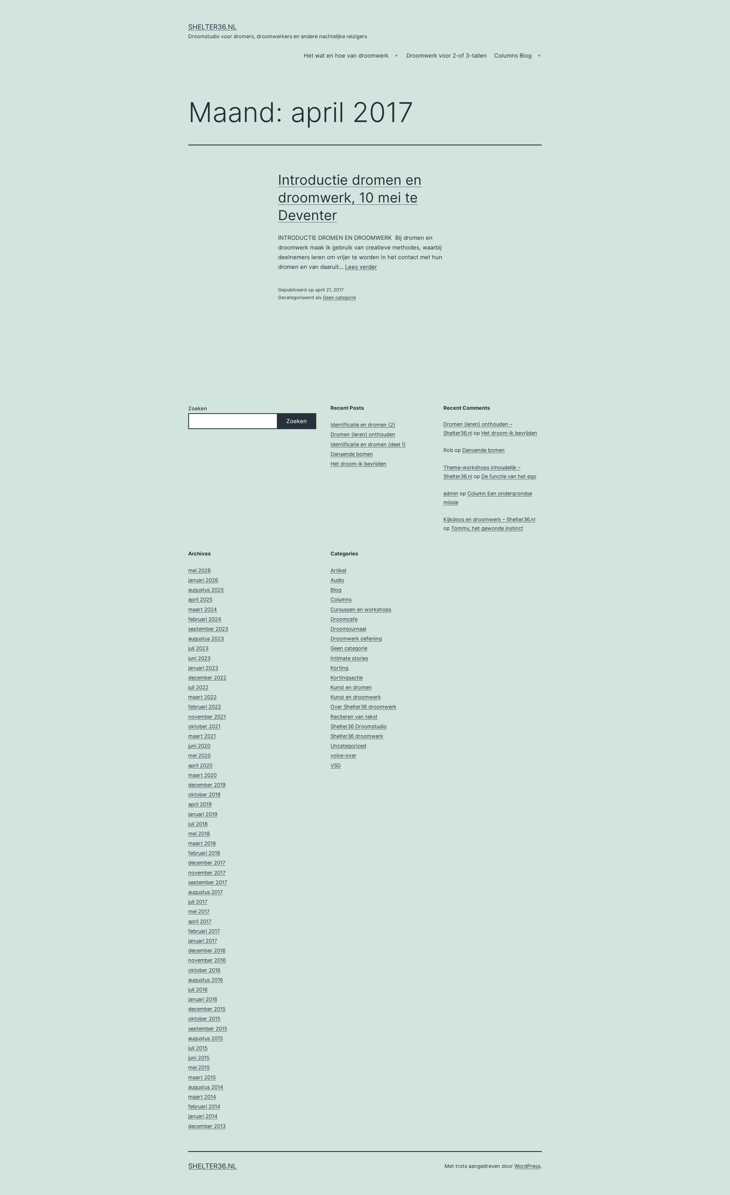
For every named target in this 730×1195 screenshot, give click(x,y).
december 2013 (207, 1126)
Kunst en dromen (351, 687)
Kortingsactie (346, 678)
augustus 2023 (206, 639)
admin (450, 493)
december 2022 (207, 678)
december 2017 (206, 863)
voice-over (343, 755)
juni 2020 (199, 746)
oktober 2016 (204, 970)
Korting (339, 668)
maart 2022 (202, 697)
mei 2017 (199, 911)
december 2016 (207, 950)
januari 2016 (202, 999)
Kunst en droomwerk (355, 697)
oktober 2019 (204, 795)
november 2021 (207, 717)
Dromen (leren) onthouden (362, 434)
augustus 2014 (205, 1087)
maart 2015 (202, 1077)
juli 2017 (197, 902)
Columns (341, 599)
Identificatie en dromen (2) (362, 425)
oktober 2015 (204, 1019)
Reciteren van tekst (354, 717)
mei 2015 (199, 1067)
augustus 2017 (205, 892)
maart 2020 (202, 775)
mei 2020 (199, 755)
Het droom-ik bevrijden (358, 464)
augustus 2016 (205, 980)
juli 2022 (198, 687)
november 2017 (207, 873)
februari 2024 (204, 619)
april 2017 (199, 921)
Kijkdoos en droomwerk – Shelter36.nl (489, 519)
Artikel (338, 570)
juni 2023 (199, 658)
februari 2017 (204, 931)
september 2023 (208, 629)
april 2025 (200, 599)
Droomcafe (344, 619)
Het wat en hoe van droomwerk (346, 55)
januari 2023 (203, 668)
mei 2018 (199, 834)
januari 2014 (203, 1116)
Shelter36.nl (212, 27)
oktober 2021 (204, 726)
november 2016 (207, 960)
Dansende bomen (351, 454)
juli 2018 (198, 824)
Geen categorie (339, 297)
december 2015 (207, 1009)
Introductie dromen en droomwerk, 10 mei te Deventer (349, 197)
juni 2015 (199, 1058)
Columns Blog (513, 55)
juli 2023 (198, 648)
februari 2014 (204, 1106)
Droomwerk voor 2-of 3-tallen (446, 55)
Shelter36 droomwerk (356, 736)
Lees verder (361, 266)
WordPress (527, 1166)
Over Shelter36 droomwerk (363, 707)
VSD (335, 765)
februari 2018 (204, 853)
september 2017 (207, 882)
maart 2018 (202, 843)
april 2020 (200, 765)
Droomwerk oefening (356, 639)
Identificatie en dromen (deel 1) (368, 444)
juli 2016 (198, 990)
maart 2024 (202, 609)
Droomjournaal (348, 629)
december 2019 (207, 785)
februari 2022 (204, 707)
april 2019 (200, 804)
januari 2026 (203, 580)
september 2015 (207, 1029)
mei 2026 (199, 570)
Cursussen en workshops (360, 609)
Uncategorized (348, 746)
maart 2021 (202, 736)
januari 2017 (202, 941)
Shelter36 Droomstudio (358, 726)
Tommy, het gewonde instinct (487, 528)
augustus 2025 (206, 590)
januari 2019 (202, 814)
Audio (337, 580)
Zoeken (197, 408)
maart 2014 (202, 1097)
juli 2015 (198, 1048)
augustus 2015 (205, 1038)
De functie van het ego (508, 476)
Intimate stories (349, 658)
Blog (335, 590)
